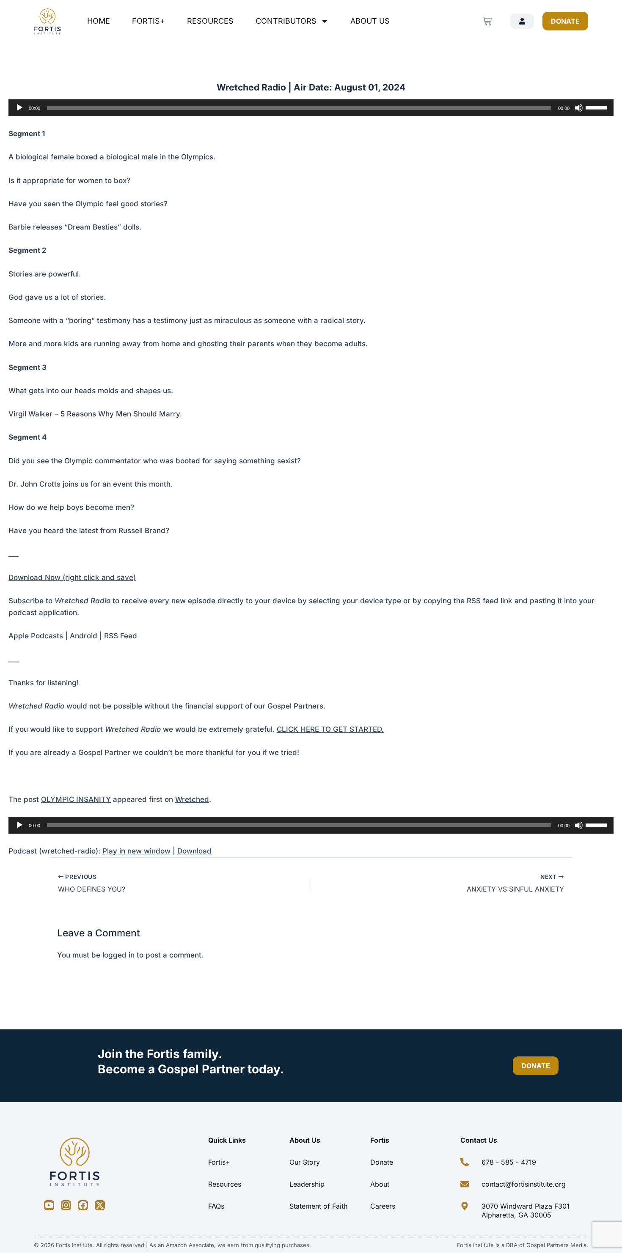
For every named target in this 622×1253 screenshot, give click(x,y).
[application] (311, 107)
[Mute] (579, 108)
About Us (370, 20)
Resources (210, 20)
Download (194, 851)
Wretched (192, 799)
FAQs (216, 1206)
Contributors (286, 20)
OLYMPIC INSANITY (76, 799)
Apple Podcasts (35, 636)
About (379, 1184)
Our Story (304, 1162)
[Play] (19, 108)
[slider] (597, 107)
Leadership (307, 1184)
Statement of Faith (318, 1206)
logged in (118, 955)
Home (98, 20)
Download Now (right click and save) (72, 577)
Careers (382, 1206)
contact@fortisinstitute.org (524, 1184)
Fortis (379, 1140)
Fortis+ (148, 20)
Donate (381, 1162)
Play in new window (136, 851)
